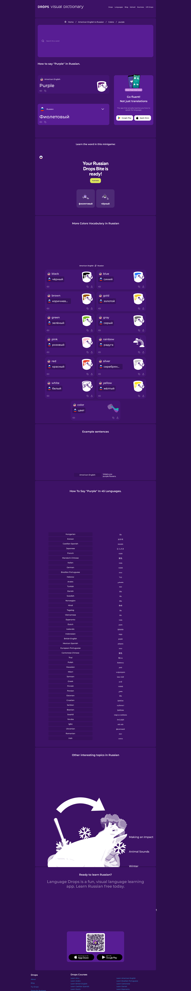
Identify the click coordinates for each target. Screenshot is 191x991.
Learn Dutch (76, 989)
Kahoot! (132, 7)
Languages (119, 7)
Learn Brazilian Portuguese (127, 981)
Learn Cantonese (123, 984)
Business (140, 7)
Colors (111, 22)
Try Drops (35, 987)
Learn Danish (122, 986)
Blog (126, 7)
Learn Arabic (76, 981)
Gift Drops (149, 7)
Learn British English (79, 984)
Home (71, 22)
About (33, 979)
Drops (110, 7)
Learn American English (126, 978)
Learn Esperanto (123, 989)
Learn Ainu (75, 978)
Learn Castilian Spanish (80, 986)
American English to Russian (91, 22)
